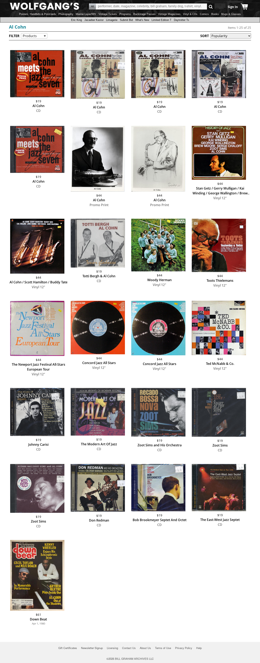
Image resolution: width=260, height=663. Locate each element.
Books (215, 14)
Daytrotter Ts (181, 19)
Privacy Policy (183, 648)
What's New (142, 19)
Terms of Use (163, 648)
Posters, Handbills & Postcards (37, 14)
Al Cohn (17, 26)
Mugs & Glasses (231, 14)
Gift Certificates (67, 648)
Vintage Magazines (169, 14)
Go (210, 6)
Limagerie (111, 19)
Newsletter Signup (92, 648)
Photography (65, 14)
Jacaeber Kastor (94, 19)
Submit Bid (126, 19)
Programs (125, 14)
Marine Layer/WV (86, 14)
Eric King (76, 19)
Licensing (112, 648)
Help (199, 648)
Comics (204, 14)
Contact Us (129, 648)
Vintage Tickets (108, 14)
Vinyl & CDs (190, 14)
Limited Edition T (161, 19)
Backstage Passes (144, 14)
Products (30, 36)
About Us (145, 648)
